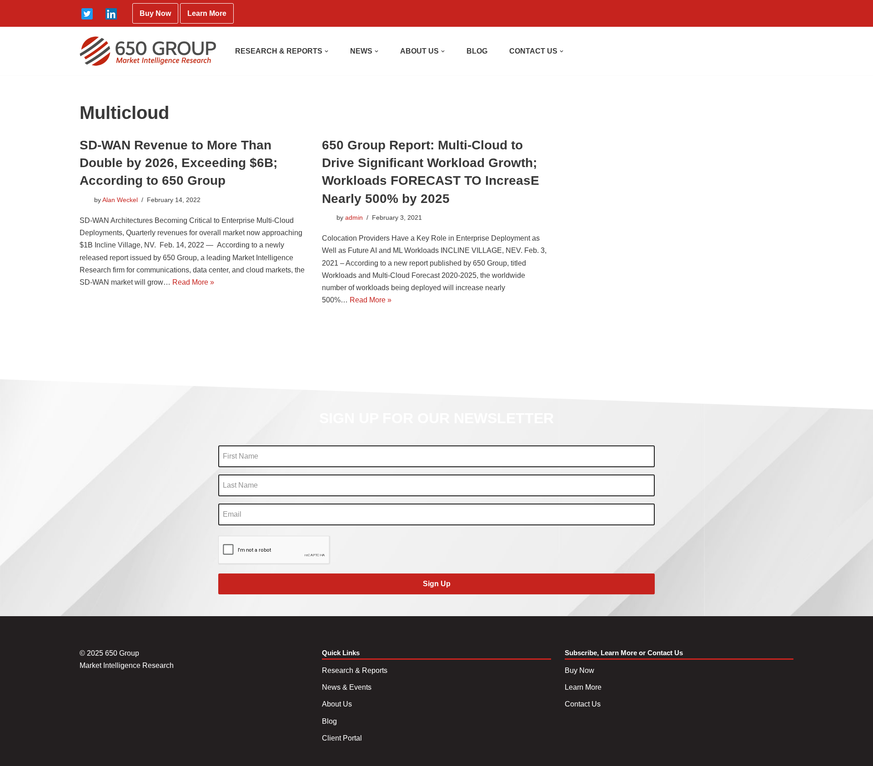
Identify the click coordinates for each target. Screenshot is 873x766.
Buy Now (155, 13)
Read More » (193, 282)
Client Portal (342, 738)
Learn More (206, 13)
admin (354, 217)
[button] (326, 51)
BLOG (477, 51)
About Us (337, 704)
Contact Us (583, 704)
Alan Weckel (120, 199)
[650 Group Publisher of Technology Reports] (148, 51)
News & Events (346, 687)
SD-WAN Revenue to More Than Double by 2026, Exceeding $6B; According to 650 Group (178, 163)
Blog (329, 721)
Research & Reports (354, 670)
